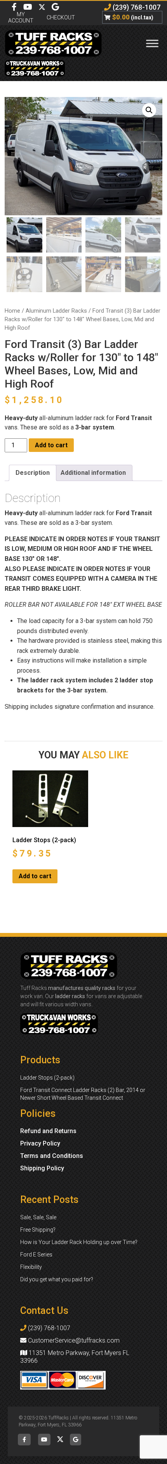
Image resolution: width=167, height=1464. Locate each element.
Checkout (61, 17)
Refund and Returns (48, 1131)
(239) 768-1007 (135, 7)
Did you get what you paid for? (56, 1279)
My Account (20, 17)
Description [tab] (33, 472)
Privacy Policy (40, 1143)
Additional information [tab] (93, 472)
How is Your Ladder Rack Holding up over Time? (78, 1242)
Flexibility (31, 1267)
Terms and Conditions (51, 1155)
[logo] (56, 43)
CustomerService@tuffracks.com (73, 1340)
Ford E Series (36, 1254)
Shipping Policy (42, 1168)
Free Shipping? (38, 1230)
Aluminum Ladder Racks (56, 310)
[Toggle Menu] (152, 43)
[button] (149, 110)
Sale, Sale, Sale (38, 1217)
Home (12, 310)
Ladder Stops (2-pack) (47, 1078)
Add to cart (51, 445)
